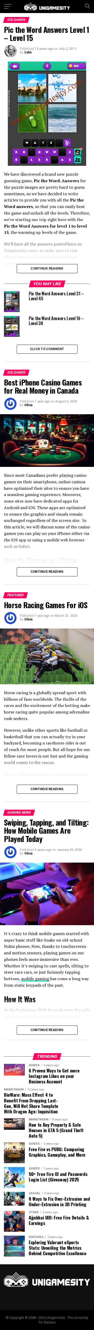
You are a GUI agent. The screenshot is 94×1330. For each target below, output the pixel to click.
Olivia (28, 405)
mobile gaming (35, 978)
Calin (28, 52)
